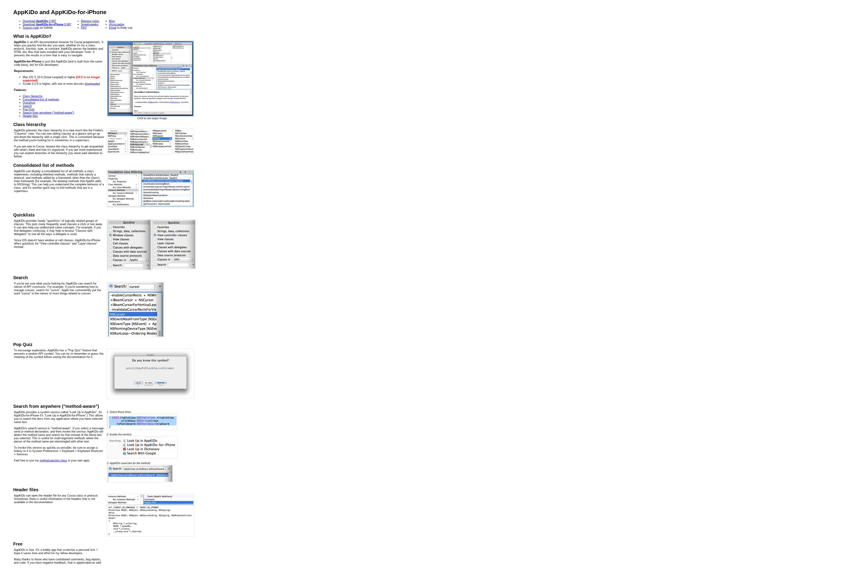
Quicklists (29, 102)
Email (112, 27)
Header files (30, 116)
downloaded (92, 83)
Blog (112, 21)
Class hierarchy (33, 96)
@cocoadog (116, 24)
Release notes (90, 21)
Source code (31, 27)
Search (27, 106)
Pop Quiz (29, 109)
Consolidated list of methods (41, 99)
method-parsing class (53, 460)
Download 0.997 (39, 21)
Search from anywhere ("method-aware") (48, 112)
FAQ (84, 27)
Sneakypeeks (89, 24)
